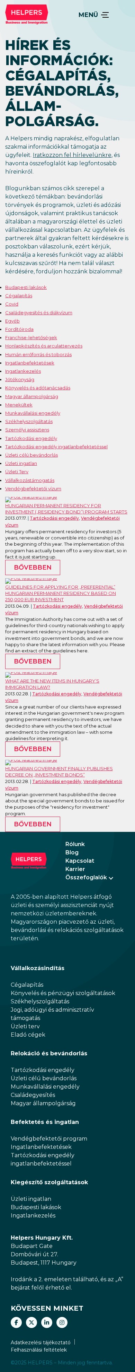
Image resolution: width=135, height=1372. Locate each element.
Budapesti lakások (26, 287)
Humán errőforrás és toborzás (38, 354)
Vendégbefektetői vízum (33, 488)
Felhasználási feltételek (39, 1350)
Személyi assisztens (27, 429)
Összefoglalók (86, 877)
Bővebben (33, 567)
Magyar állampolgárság (31, 396)
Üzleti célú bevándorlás (31, 455)
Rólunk (75, 844)
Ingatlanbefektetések (29, 363)
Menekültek (19, 404)
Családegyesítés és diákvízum (38, 312)
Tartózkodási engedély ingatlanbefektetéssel (56, 446)
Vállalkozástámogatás (29, 480)
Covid (11, 304)
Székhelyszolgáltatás (29, 421)
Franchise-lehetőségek (31, 337)
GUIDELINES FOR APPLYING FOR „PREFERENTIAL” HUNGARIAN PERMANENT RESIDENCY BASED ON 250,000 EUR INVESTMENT (60, 593)
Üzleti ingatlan (21, 463)
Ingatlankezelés (23, 371)
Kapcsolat (79, 861)
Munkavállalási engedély (32, 413)
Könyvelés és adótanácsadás (37, 387)
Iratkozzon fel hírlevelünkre (72, 155)
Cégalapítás (18, 295)
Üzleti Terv (16, 471)
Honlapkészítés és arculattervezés (43, 346)
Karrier (75, 869)
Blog (72, 852)
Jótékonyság (19, 379)
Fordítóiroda (19, 329)
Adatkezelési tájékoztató (41, 1342)
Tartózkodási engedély (31, 438)
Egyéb (12, 321)
